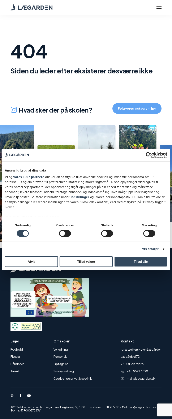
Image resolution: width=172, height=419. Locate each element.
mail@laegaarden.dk (141, 378)
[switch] (65, 233)
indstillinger (79, 197)
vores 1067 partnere (28, 177)
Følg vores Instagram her (137, 108)
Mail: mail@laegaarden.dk (138, 407)
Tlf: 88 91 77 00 (110, 407)
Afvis (31, 261)
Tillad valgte (86, 261)
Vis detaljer (150, 249)
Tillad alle (141, 261)
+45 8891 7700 (137, 371)
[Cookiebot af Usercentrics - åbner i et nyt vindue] (148, 155)
